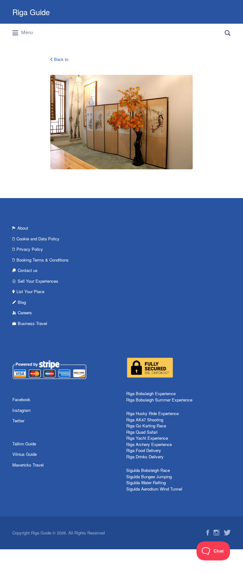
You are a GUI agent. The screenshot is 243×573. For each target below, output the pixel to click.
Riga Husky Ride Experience (152, 413)
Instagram (21, 410)
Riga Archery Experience (149, 444)
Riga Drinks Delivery (145, 457)
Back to (61, 59)
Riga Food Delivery (143, 450)
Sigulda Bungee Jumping (149, 476)
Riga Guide (31, 11)
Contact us (28, 270)
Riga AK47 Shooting (144, 420)
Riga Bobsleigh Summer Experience (159, 400)
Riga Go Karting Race (146, 426)
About (22, 228)
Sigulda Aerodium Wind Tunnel (154, 489)
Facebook (21, 399)
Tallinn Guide (24, 444)
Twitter (18, 421)
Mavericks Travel (28, 465)
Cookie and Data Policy (37, 239)
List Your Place (30, 291)
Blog (22, 302)
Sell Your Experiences (38, 281)
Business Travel (32, 323)
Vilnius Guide (24, 454)
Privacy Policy (29, 249)
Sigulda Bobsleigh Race (148, 470)
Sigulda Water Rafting (146, 483)
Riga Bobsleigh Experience (151, 393)
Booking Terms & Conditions (42, 260)
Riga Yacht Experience (147, 438)
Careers (25, 313)
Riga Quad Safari (142, 432)
